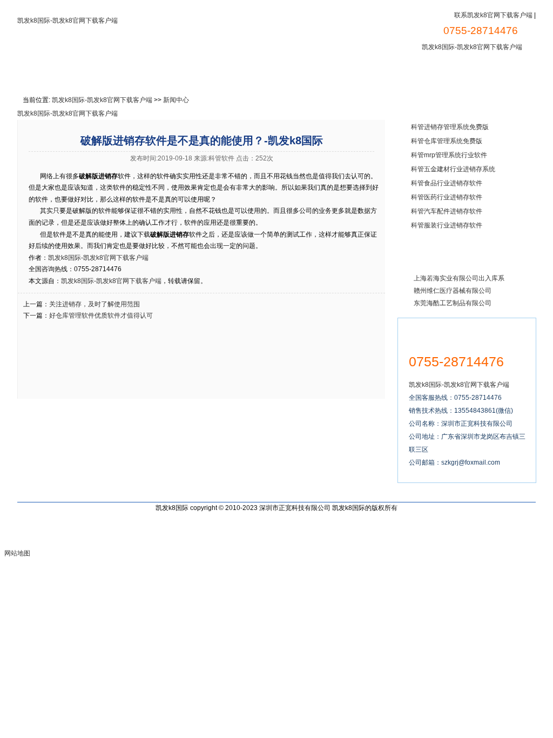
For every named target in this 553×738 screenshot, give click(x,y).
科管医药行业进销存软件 (446, 197)
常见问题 (465, 73)
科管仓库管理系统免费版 (446, 141)
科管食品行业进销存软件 (446, 183)
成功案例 (295, 73)
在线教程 (241, 73)
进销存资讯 (353, 73)
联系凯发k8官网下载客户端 (493, 15)
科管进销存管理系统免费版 (450, 127)
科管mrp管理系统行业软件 (449, 155)
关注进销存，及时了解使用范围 (94, 304)
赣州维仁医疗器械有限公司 (452, 290)
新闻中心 (411, 73)
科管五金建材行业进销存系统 (453, 169)
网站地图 (17, 553)
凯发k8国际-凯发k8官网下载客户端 (67, 20)
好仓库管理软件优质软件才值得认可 (101, 315)
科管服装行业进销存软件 (446, 225)
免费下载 (187, 73)
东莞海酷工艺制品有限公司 (452, 303)
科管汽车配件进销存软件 (446, 211)
